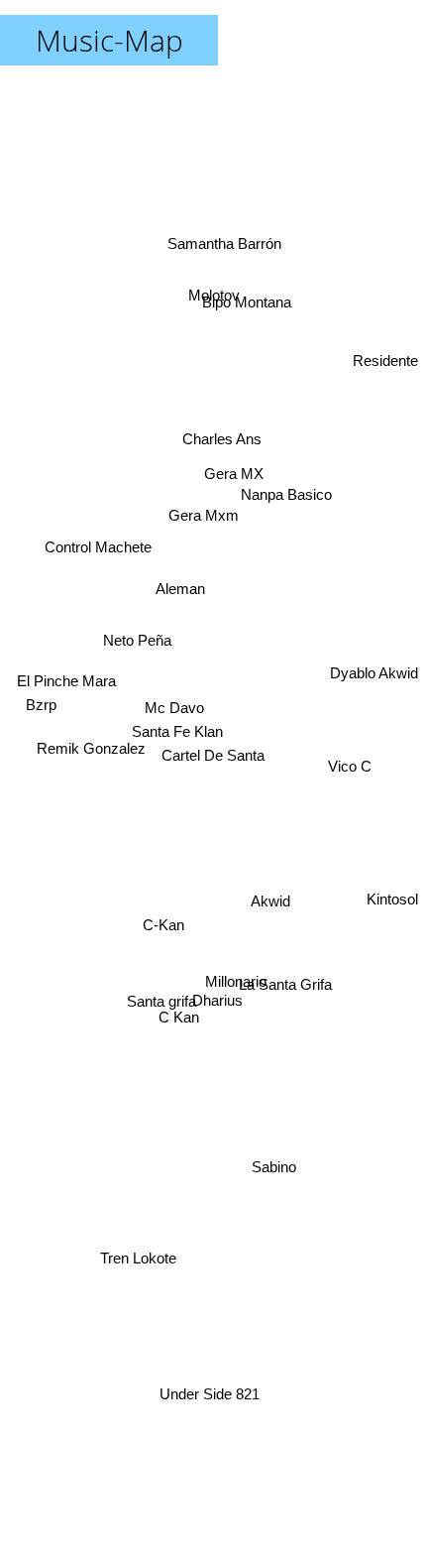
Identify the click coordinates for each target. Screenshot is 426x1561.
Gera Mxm (207, 496)
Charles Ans (220, 418)
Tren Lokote (145, 1273)
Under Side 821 (211, 1404)
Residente (385, 387)
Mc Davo (174, 690)
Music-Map (109, 40)
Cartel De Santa (213, 755)
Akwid (270, 890)
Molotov (205, 300)
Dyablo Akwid (374, 702)
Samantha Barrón (221, 215)
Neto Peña (144, 524)
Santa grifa (163, 998)
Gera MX (221, 444)
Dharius (215, 1000)
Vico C (350, 795)
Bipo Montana (238, 275)
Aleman (184, 588)
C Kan (180, 1019)
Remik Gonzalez (95, 839)
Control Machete (102, 508)
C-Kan (163, 924)
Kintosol (390, 924)
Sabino (299, 1083)
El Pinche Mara (65, 785)
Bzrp (42, 640)
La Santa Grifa (273, 1106)
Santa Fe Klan (178, 716)
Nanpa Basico (285, 475)
